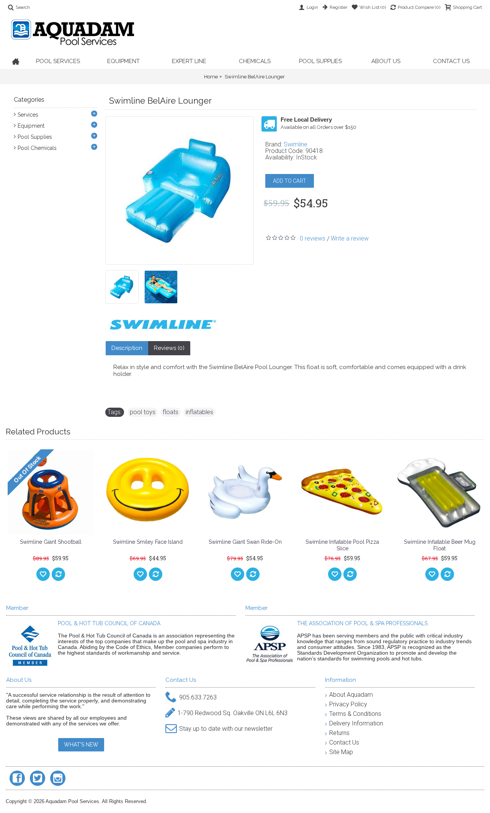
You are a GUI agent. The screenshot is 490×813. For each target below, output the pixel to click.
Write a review (350, 238)
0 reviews (312, 238)
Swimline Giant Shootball (51, 542)
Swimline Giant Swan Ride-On (245, 542)
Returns (339, 733)
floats (170, 412)
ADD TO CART (289, 181)
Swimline (295, 144)
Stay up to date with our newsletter (226, 728)
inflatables (199, 412)
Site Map (341, 752)
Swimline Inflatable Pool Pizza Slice (342, 545)
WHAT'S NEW (81, 744)
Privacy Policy (348, 704)
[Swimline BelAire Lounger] (124, 284)
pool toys (142, 412)
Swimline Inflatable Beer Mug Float (439, 545)
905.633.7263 (198, 697)
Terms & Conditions (355, 713)
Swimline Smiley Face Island (148, 542)
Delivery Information (356, 723)
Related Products (38, 431)
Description (126, 348)
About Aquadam (351, 694)
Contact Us (344, 742)
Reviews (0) (169, 348)
